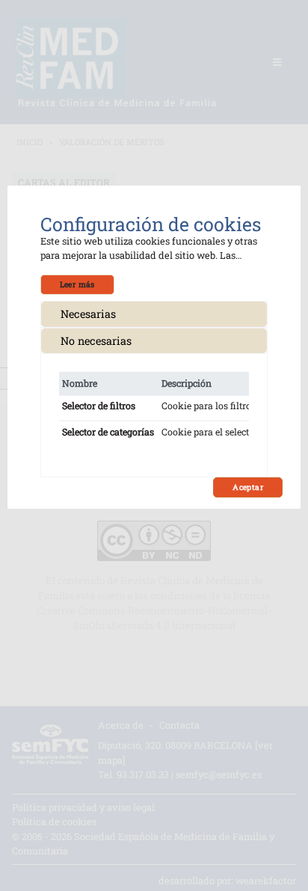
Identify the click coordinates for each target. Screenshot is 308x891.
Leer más (77, 284)
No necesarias (96, 341)
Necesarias (88, 314)
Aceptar (247, 487)
